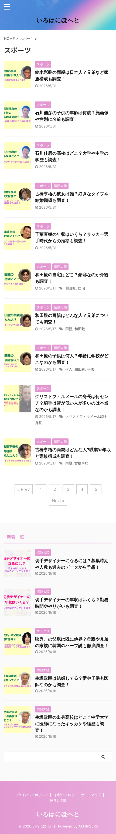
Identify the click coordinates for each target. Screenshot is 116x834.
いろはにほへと (58, 20)
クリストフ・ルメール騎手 (86, 416)
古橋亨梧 (81, 463)
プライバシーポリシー (31, 795)
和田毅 (70, 288)
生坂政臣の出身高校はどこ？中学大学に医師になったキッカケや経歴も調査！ (71, 723)
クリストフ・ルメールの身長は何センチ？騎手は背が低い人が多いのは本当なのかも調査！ (71, 403)
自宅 (81, 288)
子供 (90, 369)
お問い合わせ (64, 795)
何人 (68, 369)
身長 (38, 423)
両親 (68, 329)
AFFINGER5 (88, 826)
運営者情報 (58, 800)
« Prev (24, 489)
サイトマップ (91, 795)
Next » (58, 500)
